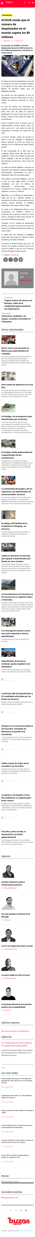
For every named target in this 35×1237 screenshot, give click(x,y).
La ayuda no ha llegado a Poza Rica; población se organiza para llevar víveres (16, 798)
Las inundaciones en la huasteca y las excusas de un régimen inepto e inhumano (17, 597)
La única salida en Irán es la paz (15, 975)
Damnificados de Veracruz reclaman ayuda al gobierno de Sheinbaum (15, 664)
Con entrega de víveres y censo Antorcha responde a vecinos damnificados (15, 633)
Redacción (7, 41)
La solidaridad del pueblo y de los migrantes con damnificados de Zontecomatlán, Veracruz (16, 492)
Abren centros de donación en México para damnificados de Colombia (15, 351)
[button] (3, 8)
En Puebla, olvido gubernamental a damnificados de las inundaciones (16, 455)
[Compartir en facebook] (5, 259)
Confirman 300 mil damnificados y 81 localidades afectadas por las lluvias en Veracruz (17, 696)
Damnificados (15, 255)
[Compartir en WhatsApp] (15, 259)
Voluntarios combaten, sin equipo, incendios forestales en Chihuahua (16, 319)
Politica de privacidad (26, 1230)
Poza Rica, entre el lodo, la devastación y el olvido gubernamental (13, 834)
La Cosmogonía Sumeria (12, 1181)
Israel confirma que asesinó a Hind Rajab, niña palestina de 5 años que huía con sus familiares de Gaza (16, 1081)
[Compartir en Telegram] (20, 259)
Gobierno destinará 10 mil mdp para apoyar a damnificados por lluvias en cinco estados (16, 558)
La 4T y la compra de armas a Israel (17, 946)
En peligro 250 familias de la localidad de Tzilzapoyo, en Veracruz (14, 526)
